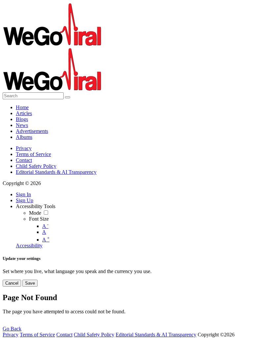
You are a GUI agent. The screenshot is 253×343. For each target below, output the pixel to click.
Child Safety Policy (36, 166)
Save (30, 283)
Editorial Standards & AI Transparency (56, 172)
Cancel (11, 283)
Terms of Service (33, 154)
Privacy (24, 148)
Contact (24, 160)
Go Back (12, 328)
